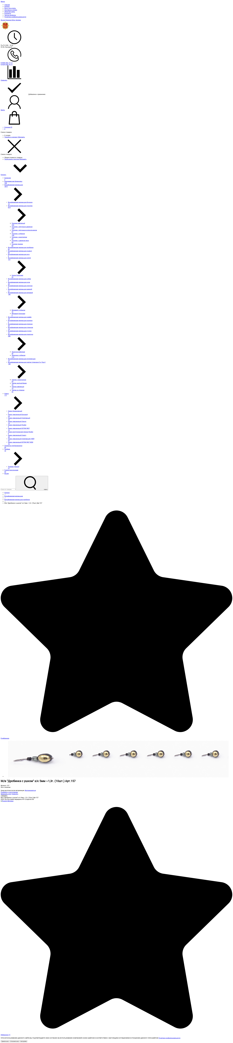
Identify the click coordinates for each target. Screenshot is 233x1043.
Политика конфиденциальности (169, 1038)
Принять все (4, 1041)
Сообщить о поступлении (9, 792)
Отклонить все (14, 1041)
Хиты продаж (16, 20)
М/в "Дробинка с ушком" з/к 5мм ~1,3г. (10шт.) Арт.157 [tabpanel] (19, 797)
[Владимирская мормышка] (5, 29)
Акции (3, 20)
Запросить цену (6, 794)
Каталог (3, 175)
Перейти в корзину (11, 137)
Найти (45, 489)
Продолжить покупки (11, 159)
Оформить (21, 137)
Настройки (23, 1041)
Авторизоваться (30, 790)
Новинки (8, 20)
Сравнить (15, 794)
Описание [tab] (4, 795)
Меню (3, 1)
